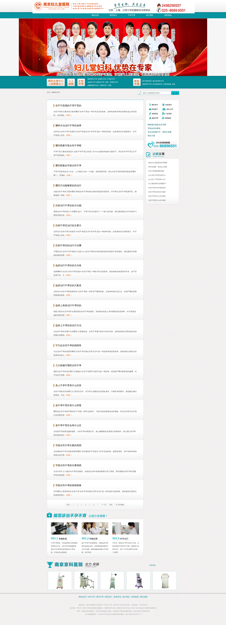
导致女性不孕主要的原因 (68, 445)
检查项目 (155, 114)
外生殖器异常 (157, 84)
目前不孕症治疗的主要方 (68, 225)
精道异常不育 (147, 84)
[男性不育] (137, 82)
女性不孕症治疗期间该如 (157, 188)
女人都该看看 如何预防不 (157, 183)
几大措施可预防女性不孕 (68, 365)
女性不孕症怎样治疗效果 (157, 192)
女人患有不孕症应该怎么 (157, 175)
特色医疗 (155, 109)
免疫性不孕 (91, 82)
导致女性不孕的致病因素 (68, 485)
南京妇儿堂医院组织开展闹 (157, 163)
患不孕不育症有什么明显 (68, 405)
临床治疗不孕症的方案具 (68, 285)
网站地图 (143, 597)
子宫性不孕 (111, 79)
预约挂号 (155, 105)
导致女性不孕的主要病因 (68, 465)
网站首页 (95, 15)
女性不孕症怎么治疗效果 (157, 196)
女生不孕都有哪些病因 (156, 171)
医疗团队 (149, 15)
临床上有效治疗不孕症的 (68, 305)
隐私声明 (155, 118)
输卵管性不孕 (92, 79)
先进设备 (152, 565)
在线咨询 (168, 105)
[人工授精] (71, 82)
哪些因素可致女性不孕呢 (68, 145)
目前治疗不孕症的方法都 (68, 205)
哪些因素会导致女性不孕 (68, 165)
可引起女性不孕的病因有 (68, 345)
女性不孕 (91, 597)
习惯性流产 (103, 85)
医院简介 (113, 15)
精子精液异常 (147, 81)
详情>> (69, 115)
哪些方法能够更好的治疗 (68, 185)
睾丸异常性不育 (158, 81)
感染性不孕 (100, 82)
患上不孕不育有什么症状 (68, 385)
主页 (48, 92)
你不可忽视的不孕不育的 (68, 105)
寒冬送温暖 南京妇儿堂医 (157, 167)
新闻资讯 (118, 597)
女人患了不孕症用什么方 (157, 179)
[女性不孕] (81, 82)
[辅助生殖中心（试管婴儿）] (56, 82)
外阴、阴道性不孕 (111, 82)
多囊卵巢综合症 (92, 85)
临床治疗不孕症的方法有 (68, 265)
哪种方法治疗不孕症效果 (68, 125)
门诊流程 (168, 114)
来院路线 (168, 15)
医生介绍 (170, 109)
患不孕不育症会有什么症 (68, 425)
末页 (110, 505)
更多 (110, 85)
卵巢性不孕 (102, 79)
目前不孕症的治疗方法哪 (68, 245)
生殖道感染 (167, 84)
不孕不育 (131, 15)
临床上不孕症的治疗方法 (68, 325)
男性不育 (100, 597)
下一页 (103, 505)
